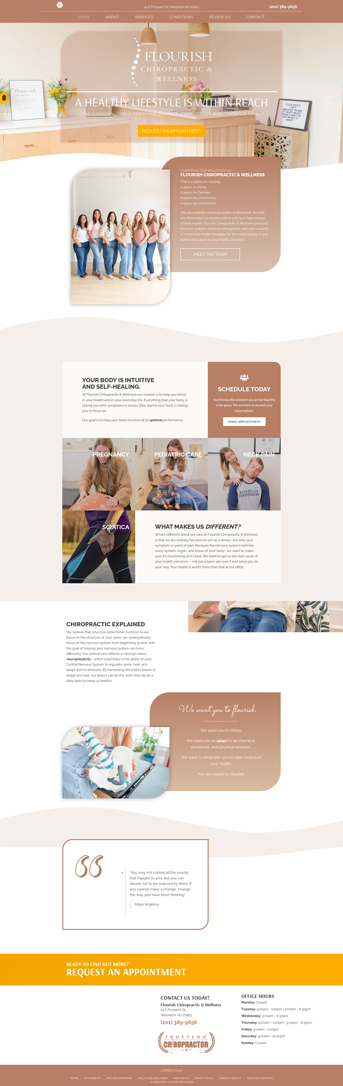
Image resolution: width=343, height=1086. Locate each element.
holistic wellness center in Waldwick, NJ (226, 213)
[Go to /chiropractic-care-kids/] (171, 474)
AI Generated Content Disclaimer (171, 1082)
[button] (171, 131)
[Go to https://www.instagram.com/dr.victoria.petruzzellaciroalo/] (60, 5)
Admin (74, 1078)
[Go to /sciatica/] (98, 546)
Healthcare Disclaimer (153, 1078)
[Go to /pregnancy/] (98, 474)
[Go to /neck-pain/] (244, 474)
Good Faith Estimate (260, 1078)
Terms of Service (230, 1078)
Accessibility (92, 1078)
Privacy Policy (204, 1078)
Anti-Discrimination (119, 1078)
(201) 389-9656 (283, 6)
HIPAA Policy (181, 1078)
